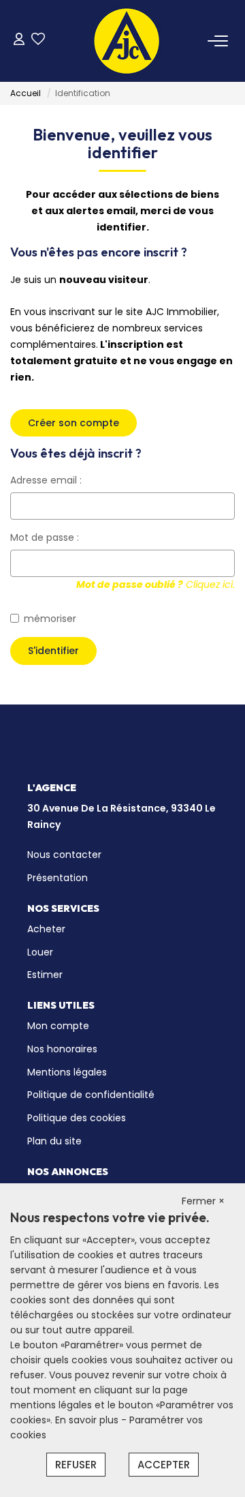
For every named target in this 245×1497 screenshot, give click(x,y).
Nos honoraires (62, 1049)
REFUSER (76, 1464)
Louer (40, 952)
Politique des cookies (76, 1118)
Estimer (45, 974)
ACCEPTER (163, 1464)
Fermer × (203, 1201)
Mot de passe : (44, 537)
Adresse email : (46, 480)
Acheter (46, 929)
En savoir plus (88, 1420)
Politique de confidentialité (90, 1094)
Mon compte (58, 1026)
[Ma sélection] (38, 40)
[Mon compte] (19, 40)
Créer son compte (73, 423)
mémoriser (50, 618)
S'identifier (53, 650)
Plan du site (54, 1141)
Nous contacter (64, 854)
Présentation (57, 878)
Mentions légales (67, 1072)
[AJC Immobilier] (126, 41)
